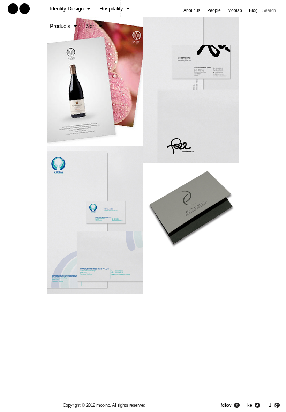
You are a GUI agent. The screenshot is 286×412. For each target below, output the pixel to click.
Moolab (235, 10)
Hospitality (111, 9)
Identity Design (67, 9)
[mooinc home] (18, 15)
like (249, 405)
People (214, 10)
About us (191, 10)
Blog (253, 10)
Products (60, 26)
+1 (268, 405)
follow (226, 405)
